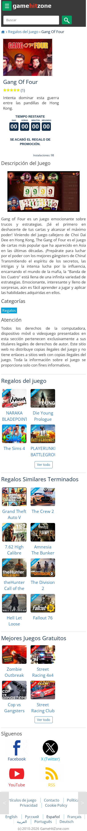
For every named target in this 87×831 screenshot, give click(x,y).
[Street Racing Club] (43, 690)
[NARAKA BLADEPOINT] (14, 398)
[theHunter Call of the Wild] (14, 567)
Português (43, 821)
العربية (22, 821)
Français (74, 816)
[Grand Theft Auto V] (14, 496)
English (11, 816)
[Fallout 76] (43, 603)
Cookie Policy (56, 805)
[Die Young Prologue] (43, 398)
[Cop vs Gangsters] (14, 690)
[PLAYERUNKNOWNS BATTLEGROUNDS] (43, 434)
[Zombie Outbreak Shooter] (14, 654)
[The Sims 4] (14, 434)
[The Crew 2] (43, 496)
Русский (32, 816)
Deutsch (67, 821)
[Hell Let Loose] (14, 603)
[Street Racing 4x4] (43, 654)
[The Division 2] (43, 567)
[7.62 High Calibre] (14, 532)
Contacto (51, 800)
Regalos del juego (23, 31)
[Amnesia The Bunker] (43, 532)
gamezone (32, 5)
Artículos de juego (21, 800)
